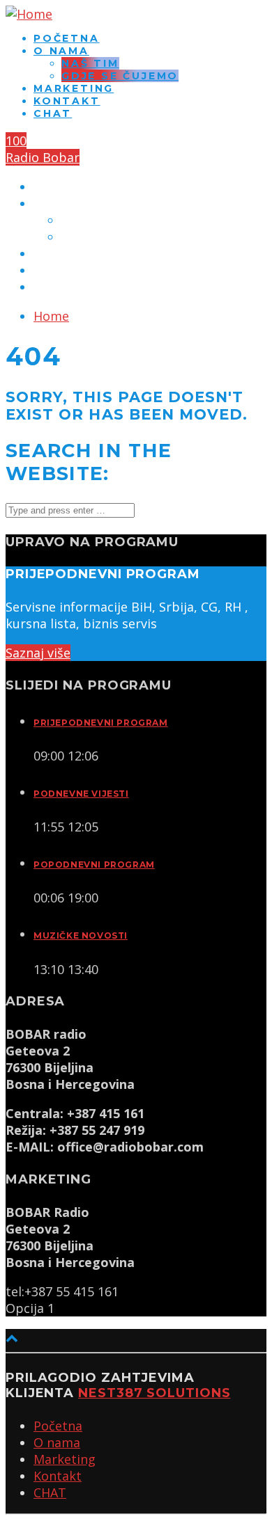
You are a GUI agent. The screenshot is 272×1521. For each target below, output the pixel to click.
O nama (61, 51)
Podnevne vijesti (81, 793)
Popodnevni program (94, 864)
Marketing (73, 88)
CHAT (52, 113)
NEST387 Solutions (154, 1393)
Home (51, 316)
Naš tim (90, 63)
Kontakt (66, 101)
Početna (66, 38)
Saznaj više (38, 652)
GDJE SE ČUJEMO (120, 76)
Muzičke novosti (80, 935)
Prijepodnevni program (100, 722)
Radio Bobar (43, 157)
